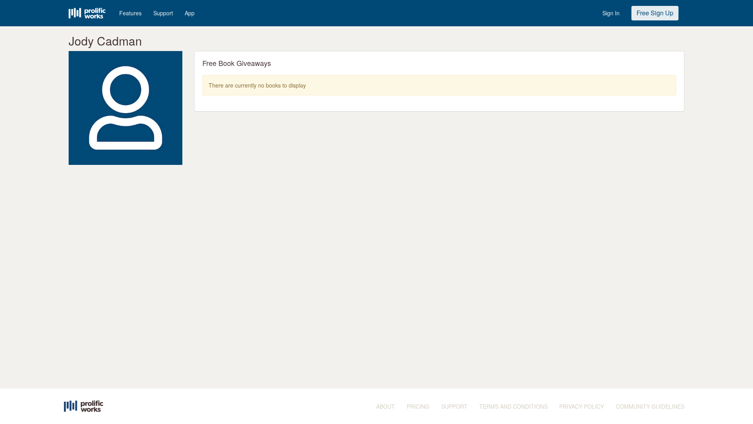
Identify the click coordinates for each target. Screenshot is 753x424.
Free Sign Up (655, 12)
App (190, 13)
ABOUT (385, 406)
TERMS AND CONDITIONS (513, 406)
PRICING (418, 406)
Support (163, 13)
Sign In (611, 13)
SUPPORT (454, 406)
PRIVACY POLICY (581, 406)
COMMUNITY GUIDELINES (650, 406)
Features (130, 13)
